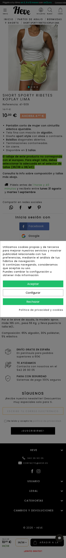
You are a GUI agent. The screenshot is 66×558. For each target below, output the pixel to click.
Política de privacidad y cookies (41, 310)
